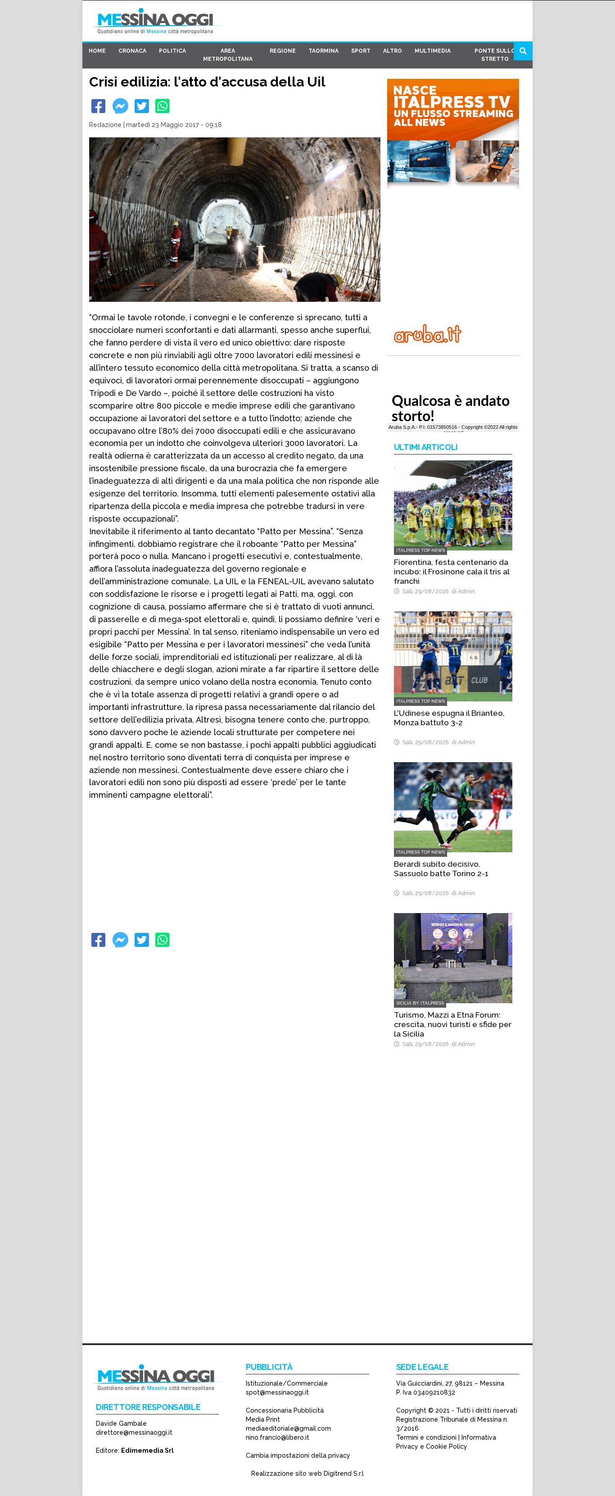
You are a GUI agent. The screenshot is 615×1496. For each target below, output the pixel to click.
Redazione (105, 124)
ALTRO (392, 51)
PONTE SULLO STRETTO (495, 55)
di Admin (462, 591)
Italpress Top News (420, 550)
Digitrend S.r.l (344, 1473)
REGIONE (283, 51)
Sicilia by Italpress (420, 1002)
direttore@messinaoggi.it (134, 1432)
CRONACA (132, 51)
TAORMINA (323, 51)
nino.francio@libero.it (277, 1437)
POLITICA (172, 51)
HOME (97, 51)
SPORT (361, 51)
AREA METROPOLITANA (228, 55)
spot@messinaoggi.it (277, 1392)
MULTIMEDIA (433, 51)
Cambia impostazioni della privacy (298, 1455)
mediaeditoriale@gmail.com (288, 1428)
